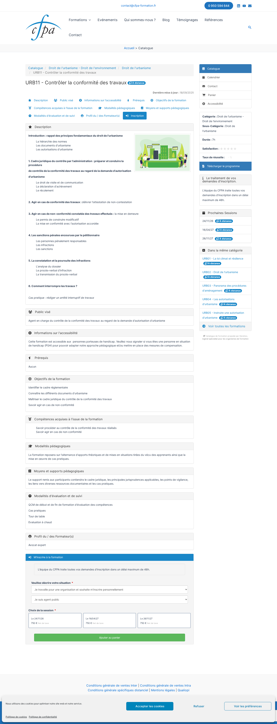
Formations (78, 20)
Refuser (199, 706)
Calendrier (213, 77)
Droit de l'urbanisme (136, 68)
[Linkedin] (238, 6)
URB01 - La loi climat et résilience (222, 258)
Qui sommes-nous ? (140, 20)
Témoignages (187, 20)
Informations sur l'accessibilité (102, 100)
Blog (166, 20)
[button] (218, 5)
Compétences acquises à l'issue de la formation (62, 108)
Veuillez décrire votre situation (51, 582)
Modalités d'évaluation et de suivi (54, 115)
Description (40, 100)
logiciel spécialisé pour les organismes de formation (225, 339)
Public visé (66, 100)
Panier (212, 95)
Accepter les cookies (149, 706)
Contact (75, 35)
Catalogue (35, 68)
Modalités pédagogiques (119, 108)
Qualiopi (183, 690)
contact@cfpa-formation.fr (138, 5)
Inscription (137, 115)
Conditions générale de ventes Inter (111, 685)
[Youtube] (244, 6)
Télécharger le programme (223, 166)
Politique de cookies (16, 716)
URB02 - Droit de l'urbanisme (220, 272)
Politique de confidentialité (43, 716)
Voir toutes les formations (226, 326)
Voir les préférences (248, 706)
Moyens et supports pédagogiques (167, 108)
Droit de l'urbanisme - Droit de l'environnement (82, 68)
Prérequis (138, 100)
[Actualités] (250, 6)
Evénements (107, 20)
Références (214, 20)
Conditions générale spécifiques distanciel (118, 690)
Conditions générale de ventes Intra (165, 685)
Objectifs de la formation (170, 100)
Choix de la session (41, 610)
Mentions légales (163, 690)
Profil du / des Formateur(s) (102, 115)
